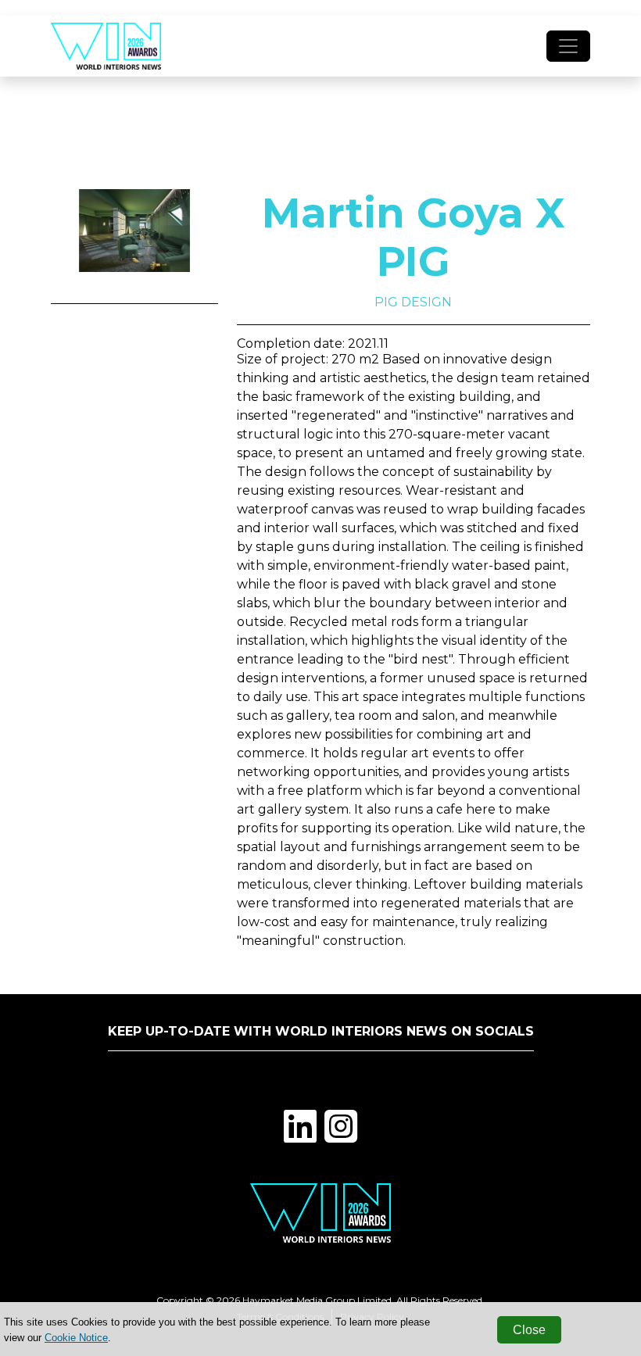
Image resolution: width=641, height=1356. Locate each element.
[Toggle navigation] (568, 46)
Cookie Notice (76, 1337)
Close (529, 1329)
